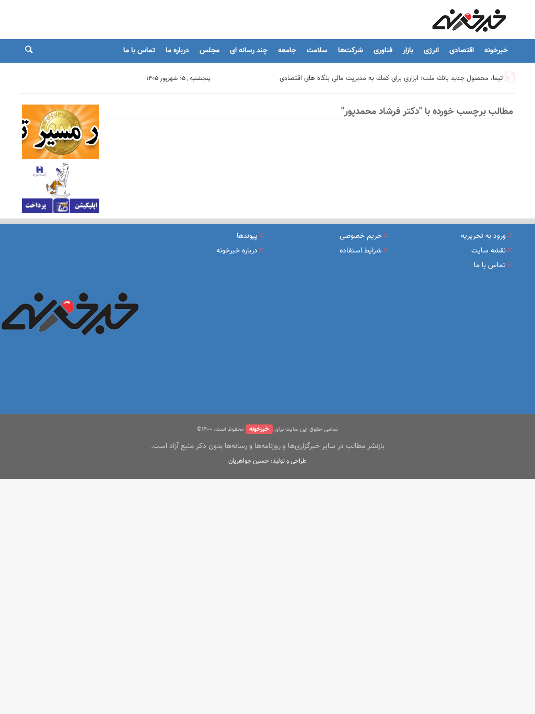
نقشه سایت (488, 251)
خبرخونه (496, 50)
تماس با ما (139, 50)
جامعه (287, 50)
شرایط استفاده (361, 251)
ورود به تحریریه (483, 236)
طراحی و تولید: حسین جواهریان (267, 461)
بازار (408, 50)
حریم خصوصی (361, 236)
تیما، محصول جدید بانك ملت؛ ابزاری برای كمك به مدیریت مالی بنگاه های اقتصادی (391, 78)
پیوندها (247, 236)
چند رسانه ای (249, 50)
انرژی (431, 50)
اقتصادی (461, 50)
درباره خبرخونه (237, 251)
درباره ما (177, 50)
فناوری (383, 50)
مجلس (209, 50)
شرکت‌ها (350, 50)
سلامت (317, 50)
